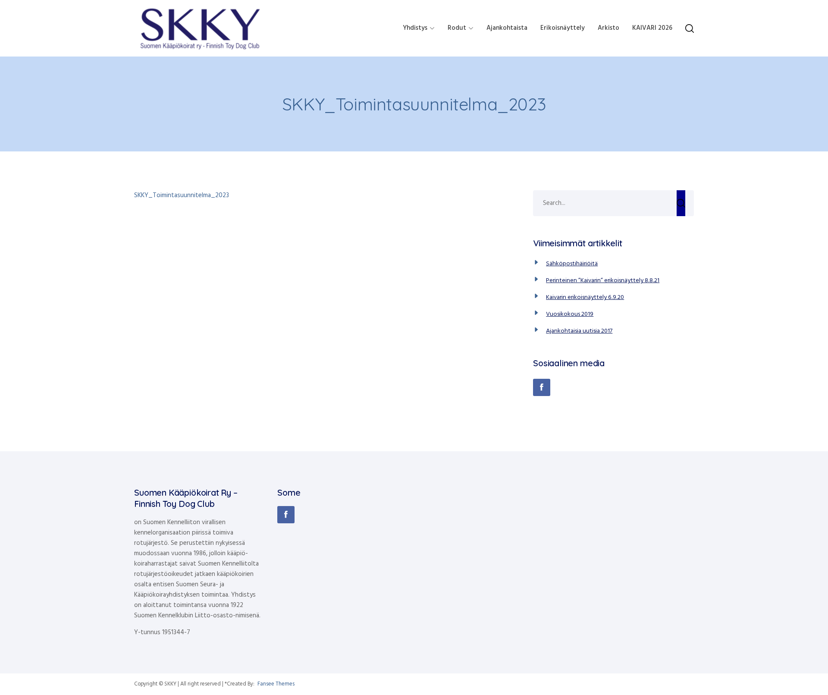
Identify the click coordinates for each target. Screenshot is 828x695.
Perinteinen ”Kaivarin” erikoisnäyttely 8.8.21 (602, 281)
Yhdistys (415, 28)
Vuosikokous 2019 (569, 314)
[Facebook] (541, 387)
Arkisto (608, 28)
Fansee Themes (276, 684)
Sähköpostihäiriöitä (572, 264)
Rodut (457, 28)
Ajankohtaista (506, 28)
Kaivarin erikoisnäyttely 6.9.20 (585, 297)
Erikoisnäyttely (562, 28)
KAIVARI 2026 (652, 28)
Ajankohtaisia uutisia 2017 (579, 331)
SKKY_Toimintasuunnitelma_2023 (181, 195)
